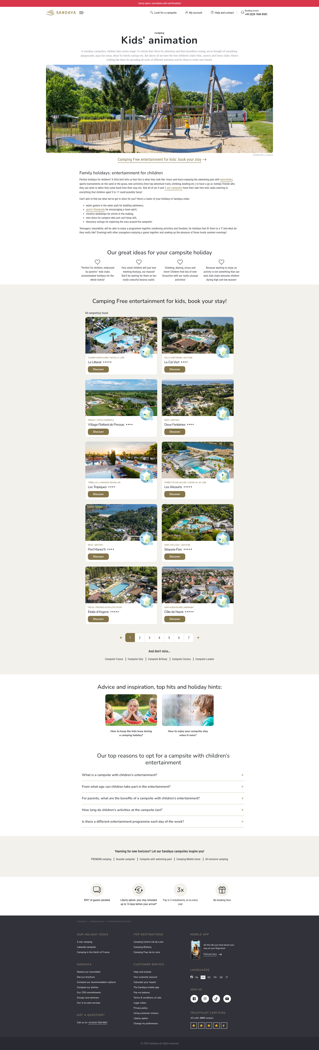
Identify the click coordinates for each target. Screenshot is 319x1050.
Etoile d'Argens (98, 612)
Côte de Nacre (173, 612)
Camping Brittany (143, 947)
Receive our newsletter (89, 971)
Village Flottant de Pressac (106, 424)
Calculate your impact (145, 982)
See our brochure (86, 977)
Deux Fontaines (174, 424)
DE (221, 977)
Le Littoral (94, 362)
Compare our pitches (87, 987)
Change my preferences (146, 1023)
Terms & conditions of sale (147, 997)
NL (196, 977)
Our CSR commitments (89, 992)
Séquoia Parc (173, 549)
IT (227, 977)
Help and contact (142, 971)
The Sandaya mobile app (146, 987)
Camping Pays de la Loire (147, 952)
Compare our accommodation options (96, 982)
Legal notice (140, 1002)
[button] (163, 775)
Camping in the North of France (93, 952)
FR (215, 977)
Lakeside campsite (86, 947)
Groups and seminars (88, 997)
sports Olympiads (95, 209)
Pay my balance (142, 992)
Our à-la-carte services (88, 1002)
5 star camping (84, 941)
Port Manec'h (97, 549)
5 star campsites (173, 187)
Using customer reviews (146, 1013)
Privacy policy (141, 1008)
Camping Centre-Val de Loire (148, 941)
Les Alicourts (173, 487)
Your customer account (145, 977)
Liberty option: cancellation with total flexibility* (159, 3)
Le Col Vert (171, 362)
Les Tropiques (97, 487)
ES (209, 977)
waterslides (226, 179)
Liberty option (141, 1018)
